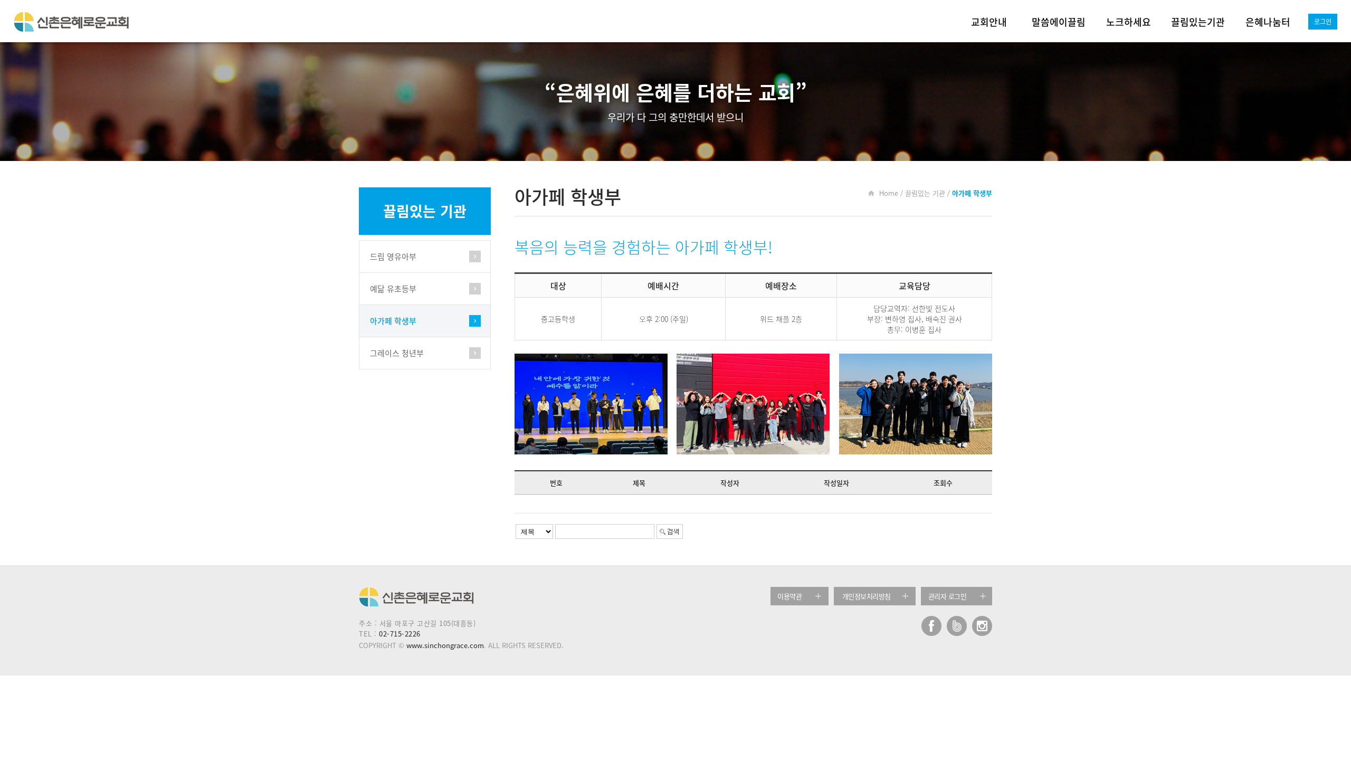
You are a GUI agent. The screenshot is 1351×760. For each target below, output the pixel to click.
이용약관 (789, 596)
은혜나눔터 (1267, 22)
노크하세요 (1128, 22)
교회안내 (989, 22)
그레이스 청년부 (397, 353)
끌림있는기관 (1198, 22)
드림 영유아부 (393, 256)
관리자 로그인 (947, 596)
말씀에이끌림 (1059, 22)
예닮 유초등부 (393, 288)
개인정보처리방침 (866, 596)
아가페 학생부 (393, 321)
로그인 (1322, 21)
